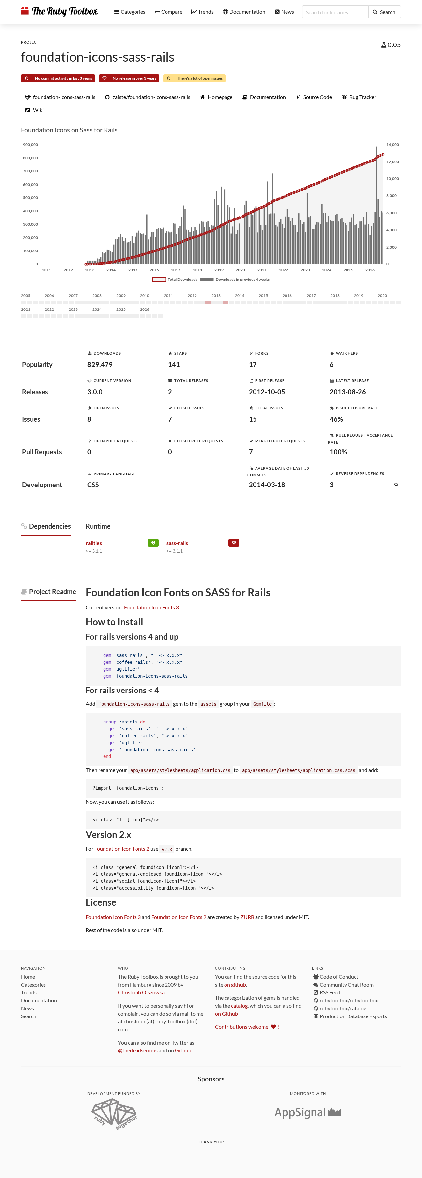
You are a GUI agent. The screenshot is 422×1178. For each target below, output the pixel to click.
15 (253, 419)
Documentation (39, 1000)
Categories (33, 984)
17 (253, 364)
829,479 (100, 364)
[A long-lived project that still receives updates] (153, 544)
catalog (239, 1005)
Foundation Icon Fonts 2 (121, 848)
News (27, 1008)
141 (174, 364)
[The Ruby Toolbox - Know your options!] (59, 12)
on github (235, 984)
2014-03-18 (267, 484)
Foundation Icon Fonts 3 (151, 607)
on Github (226, 1013)
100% (338, 452)
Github (183, 1050)
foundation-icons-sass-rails (97, 57)
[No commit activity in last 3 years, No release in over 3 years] (233, 544)
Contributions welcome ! (247, 1026)
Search (28, 1016)
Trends (29, 992)
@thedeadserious (138, 1050)
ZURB (247, 917)
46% (336, 419)
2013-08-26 (348, 392)
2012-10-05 (267, 392)
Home (28, 976)
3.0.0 (95, 392)
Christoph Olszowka (141, 992)
